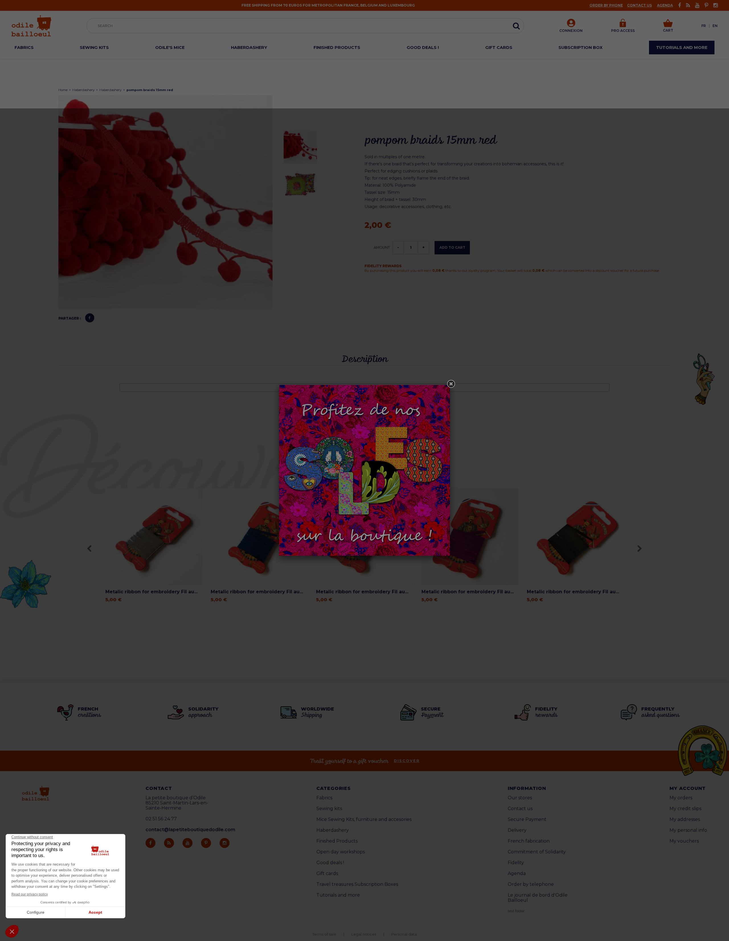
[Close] (451, 384)
